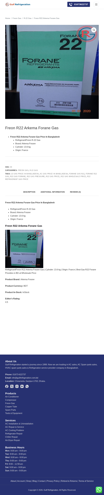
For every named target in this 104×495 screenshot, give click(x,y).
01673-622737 (19, 374)
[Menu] (96, 4)
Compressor (10, 400)
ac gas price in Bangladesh (54, 174)
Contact (41, 481)
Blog (34, 481)
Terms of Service (86, 481)
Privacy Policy (53, 481)
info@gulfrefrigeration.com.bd (25, 378)
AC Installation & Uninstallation (19, 424)
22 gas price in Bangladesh (25, 174)
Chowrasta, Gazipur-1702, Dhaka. (30, 381)
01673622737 (80, 4)
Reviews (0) (75, 192)
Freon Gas (23, 170)
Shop (28, 481)
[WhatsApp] (27, 386)
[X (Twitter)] (11, 386)
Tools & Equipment (13, 413)
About (13, 481)
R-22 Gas (34, 170)
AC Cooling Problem (14, 430)
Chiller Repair (11, 437)
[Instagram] (17, 386)
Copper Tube (11, 407)
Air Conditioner (12, 397)
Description (29, 192)
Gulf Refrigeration (51, 490)
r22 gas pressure (36, 176)
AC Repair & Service (14, 427)
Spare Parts (10, 410)
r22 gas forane (18, 176)
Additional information (53, 192)
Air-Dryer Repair (12, 440)
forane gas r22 (76, 174)
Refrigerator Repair (13, 434)
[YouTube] (22, 386)
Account (21, 481)
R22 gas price (52, 176)
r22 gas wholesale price (73, 176)
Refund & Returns (69, 481)
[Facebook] (6, 386)
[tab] (29, 192)
